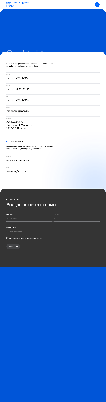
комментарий (11, 227)
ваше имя (9, 214)
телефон (56, 214)
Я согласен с (13, 238)
